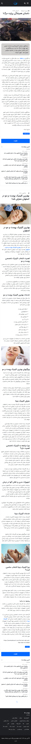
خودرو (27, 723)
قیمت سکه (12, 726)
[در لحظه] (15, 3)
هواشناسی (26, 729)
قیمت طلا (5, 726)
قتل (8, 723)
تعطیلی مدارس (14, 721)
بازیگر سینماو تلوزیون (24, 721)
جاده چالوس (6, 721)
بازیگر (21, 718)
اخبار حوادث (26, 133)
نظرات (15, 141)
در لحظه (22, 58)
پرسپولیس (19, 729)
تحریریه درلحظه (24, 11)
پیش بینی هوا (12, 729)
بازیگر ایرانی (14, 718)
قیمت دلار (19, 726)
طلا (23, 723)
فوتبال (12, 723)
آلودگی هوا (26, 718)
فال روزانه (18, 723)
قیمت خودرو (26, 726)
